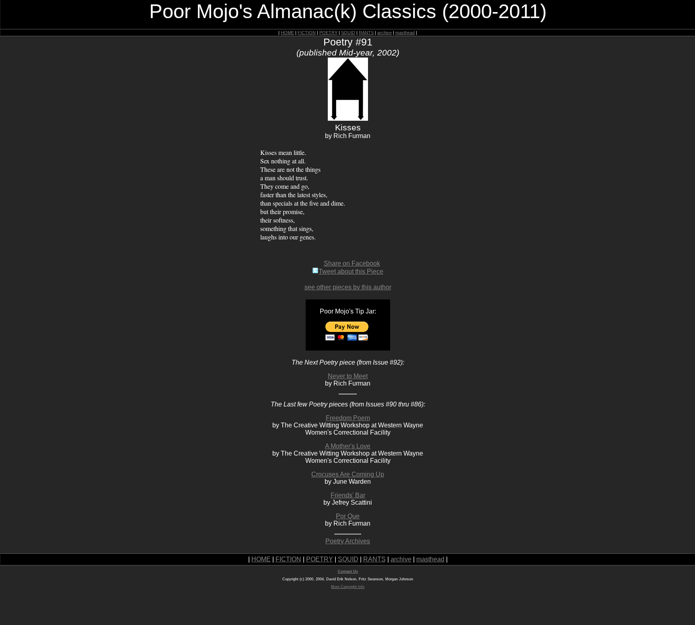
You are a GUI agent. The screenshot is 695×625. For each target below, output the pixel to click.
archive (384, 32)
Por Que (348, 516)
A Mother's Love (347, 446)
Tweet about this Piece (351, 271)
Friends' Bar (348, 495)
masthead (405, 32)
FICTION (307, 32)
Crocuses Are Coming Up (347, 474)
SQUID (348, 32)
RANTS (366, 32)
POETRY (328, 32)
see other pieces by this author (347, 287)
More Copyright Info (347, 587)
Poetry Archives (347, 541)
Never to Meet (348, 376)
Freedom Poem (348, 418)
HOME (287, 32)
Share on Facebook (352, 263)
